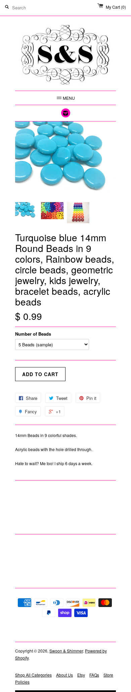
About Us (64, 675)
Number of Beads (33, 334)
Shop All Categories (33, 675)
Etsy (81, 675)
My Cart (116, 7)
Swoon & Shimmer (66, 651)
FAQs (94, 675)
